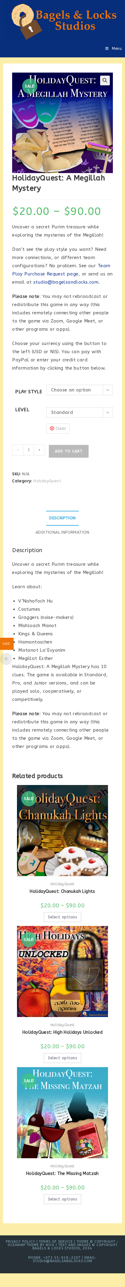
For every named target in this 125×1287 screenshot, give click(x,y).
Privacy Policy (20, 1242)
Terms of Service (56, 1242)
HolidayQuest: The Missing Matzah (62, 1173)
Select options (62, 917)
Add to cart (69, 451)
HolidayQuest (47, 481)
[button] (105, 80)
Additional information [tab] (62, 532)
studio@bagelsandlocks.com (65, 282)
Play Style (28, 391)
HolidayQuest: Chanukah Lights (62, 891)
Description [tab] (62, 518)
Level (22, 409)
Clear (61, 428)
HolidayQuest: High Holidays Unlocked (62, 1032)
